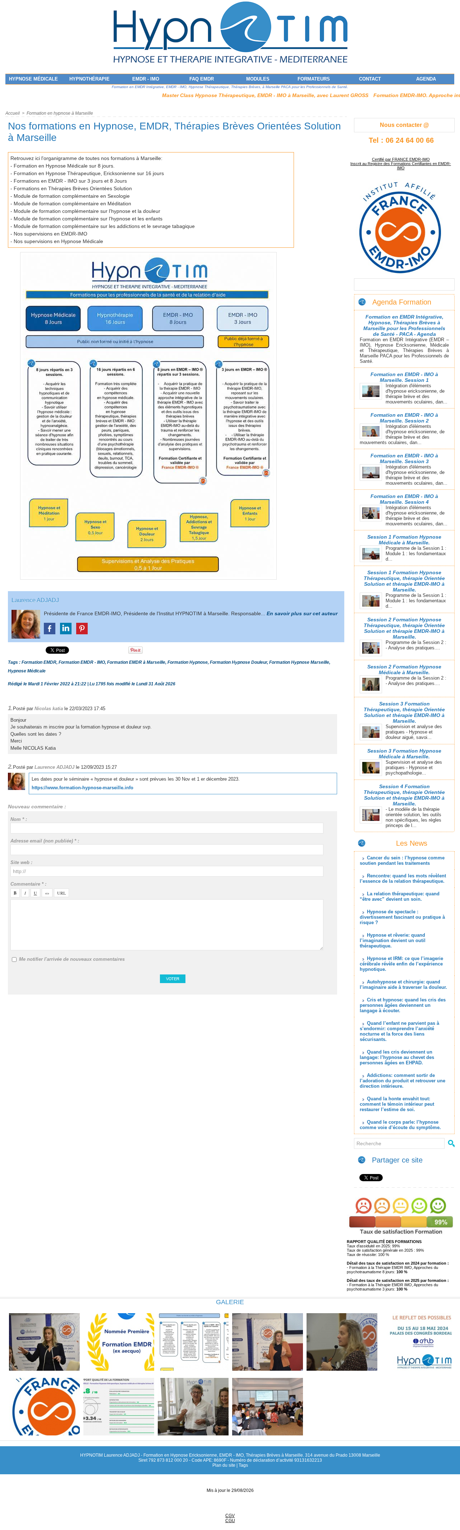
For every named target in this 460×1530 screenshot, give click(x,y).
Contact (370, 79)
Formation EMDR (39, 662)
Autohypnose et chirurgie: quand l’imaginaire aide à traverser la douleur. (403, 984)
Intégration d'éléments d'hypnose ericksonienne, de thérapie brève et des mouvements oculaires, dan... (416, 394)
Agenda (426, 79)
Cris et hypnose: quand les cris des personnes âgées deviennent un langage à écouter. (403, 1005)
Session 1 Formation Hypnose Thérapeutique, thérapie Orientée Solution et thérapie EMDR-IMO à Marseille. (404, 581)
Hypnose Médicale (33, 79)
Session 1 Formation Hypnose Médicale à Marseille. (404, 539)
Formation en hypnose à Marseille (60, 113)
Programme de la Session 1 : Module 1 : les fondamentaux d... (416, 553)
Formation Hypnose (187, 662)
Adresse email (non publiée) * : (44, 841)
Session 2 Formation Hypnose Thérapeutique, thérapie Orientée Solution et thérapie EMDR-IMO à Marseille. (404, 628)
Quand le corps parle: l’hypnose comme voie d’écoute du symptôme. (400, 1124)
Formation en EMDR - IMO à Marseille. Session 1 (404, 377)
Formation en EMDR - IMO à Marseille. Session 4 (404, 499)
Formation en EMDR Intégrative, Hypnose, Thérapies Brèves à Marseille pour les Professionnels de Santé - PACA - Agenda (404, 325)
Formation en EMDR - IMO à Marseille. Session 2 (404, 418)
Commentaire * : (28, 884)
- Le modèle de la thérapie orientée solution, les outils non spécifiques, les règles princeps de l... (413, 817)
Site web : (21, 862)
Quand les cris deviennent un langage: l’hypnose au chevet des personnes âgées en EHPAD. (397, 1057)
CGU (230, 1520)
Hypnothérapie (89, 79)
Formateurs (314, 79)
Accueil (12, 113)
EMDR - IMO (145, 79)
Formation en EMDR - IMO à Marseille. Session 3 (404, 458)
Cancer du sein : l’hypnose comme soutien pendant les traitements (402, 860)
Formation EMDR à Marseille (136, 662)
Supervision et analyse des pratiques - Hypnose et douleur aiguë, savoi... (414, 732)
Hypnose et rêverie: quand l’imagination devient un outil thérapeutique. (393, 940)
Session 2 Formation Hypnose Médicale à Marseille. (404, 669)
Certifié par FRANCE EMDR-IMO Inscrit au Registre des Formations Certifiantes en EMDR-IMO (400, 163)
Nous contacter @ (404, 125)
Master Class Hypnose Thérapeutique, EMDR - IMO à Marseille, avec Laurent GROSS (226, 95)
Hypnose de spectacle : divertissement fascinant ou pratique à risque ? (402, 917)
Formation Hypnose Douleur (238, 662)
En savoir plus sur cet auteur (302, 613)
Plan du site (223, 1465)
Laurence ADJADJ (35, 600)
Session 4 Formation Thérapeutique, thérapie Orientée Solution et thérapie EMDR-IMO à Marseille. (404, 795)
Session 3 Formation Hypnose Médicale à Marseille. (404, 753)
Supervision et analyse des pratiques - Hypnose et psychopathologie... (414, 767)
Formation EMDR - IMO (82, 662)
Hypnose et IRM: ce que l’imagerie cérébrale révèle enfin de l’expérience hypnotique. (401, 964)
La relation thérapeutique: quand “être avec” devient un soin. (400, 896)
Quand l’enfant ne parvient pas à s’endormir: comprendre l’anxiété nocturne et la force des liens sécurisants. (399, 1031)
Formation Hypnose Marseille (299, 662)
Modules (258, 79)
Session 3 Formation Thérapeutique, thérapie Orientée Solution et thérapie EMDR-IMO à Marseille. (404, 712)
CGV (230, 1515)
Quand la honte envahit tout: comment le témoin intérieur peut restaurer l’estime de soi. (397, 1104)
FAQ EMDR (201, 79)
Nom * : (18, 819)
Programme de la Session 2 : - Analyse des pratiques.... (416, 645)
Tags (243, 1465)
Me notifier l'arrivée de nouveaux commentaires (72, 959)
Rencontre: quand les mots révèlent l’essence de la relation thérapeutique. (403, 878)
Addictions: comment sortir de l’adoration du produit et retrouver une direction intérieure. (402, 1081)
